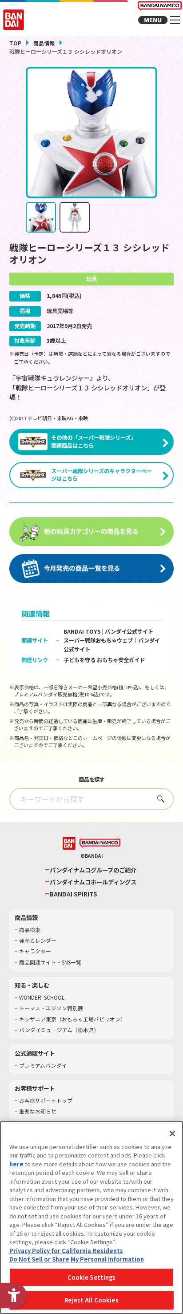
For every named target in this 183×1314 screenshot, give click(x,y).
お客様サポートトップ (45, 1100)
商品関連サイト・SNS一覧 (50, 962)
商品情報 (44, 43)
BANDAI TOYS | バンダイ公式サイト (108, 631)
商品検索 (29, 929)
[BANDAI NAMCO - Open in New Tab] (100, 843)
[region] (91, 1217)
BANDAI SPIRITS (73, 894)
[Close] (172, 1133)
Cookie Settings (92, 1277)
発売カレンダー (37, 940)
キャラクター (35, 951)
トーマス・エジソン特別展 (51, 1008)
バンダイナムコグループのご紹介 (93, 870)
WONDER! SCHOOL (41, 997)
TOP (15, 43)
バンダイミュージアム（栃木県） (59, 1029)
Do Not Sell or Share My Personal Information (76, 1259)
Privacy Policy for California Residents (66, 1250)
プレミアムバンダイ (43, 1065)
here (16, 1164)
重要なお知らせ (37, 1111)
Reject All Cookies (91, 1300)
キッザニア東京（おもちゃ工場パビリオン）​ (72, 1019)
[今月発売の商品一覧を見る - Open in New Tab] (91, 568)
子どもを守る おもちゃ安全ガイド (104, 660)
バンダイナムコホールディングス (93, 882)
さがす (158, 799)
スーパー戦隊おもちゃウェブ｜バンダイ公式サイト (112, 644)
